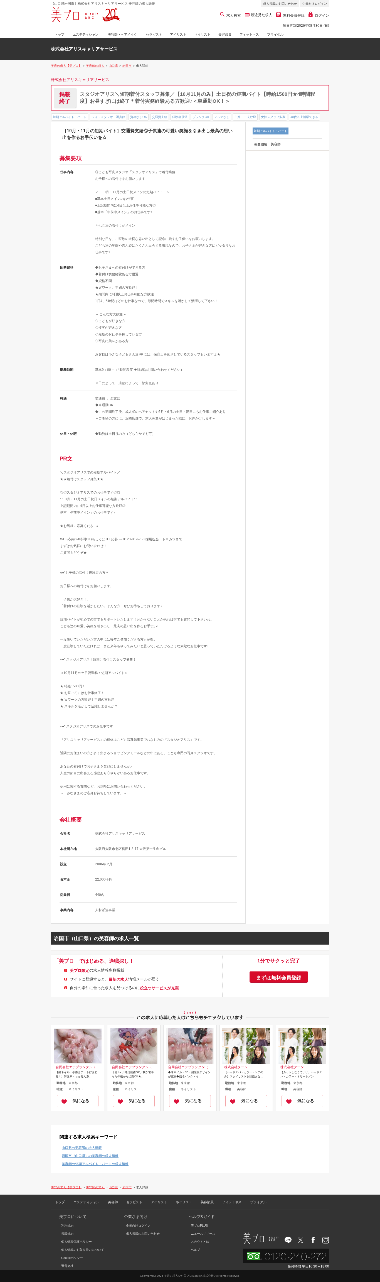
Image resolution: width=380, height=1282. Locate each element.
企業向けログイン (314, 3)
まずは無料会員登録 (278, 978)
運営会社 (67, 1266)
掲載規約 (67, 1233)
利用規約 (67, 1225)
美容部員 (224, 34)
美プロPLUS (199, 1225)
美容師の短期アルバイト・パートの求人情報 (95, 1164)
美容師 (113, 1202)
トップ (59, 34)
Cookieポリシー (72, 1257)
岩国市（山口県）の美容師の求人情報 (90, 1156)
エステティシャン (85, 34)
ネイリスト (202, 34)
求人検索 (233, 15)
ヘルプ (195, 1249)
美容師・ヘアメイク (122, 34)
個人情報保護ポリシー (76, 1241)
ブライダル (275, 34)
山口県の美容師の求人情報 (82, 1148)
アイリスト (178, 34)
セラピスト (154, 34)
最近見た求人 (261, 15)
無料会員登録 (294, 15)
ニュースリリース (203, 1233)
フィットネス (249, 34)
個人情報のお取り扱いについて (82, 1249)
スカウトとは (200, 1241)
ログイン (322, 15)
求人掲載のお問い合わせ (280, 3)
